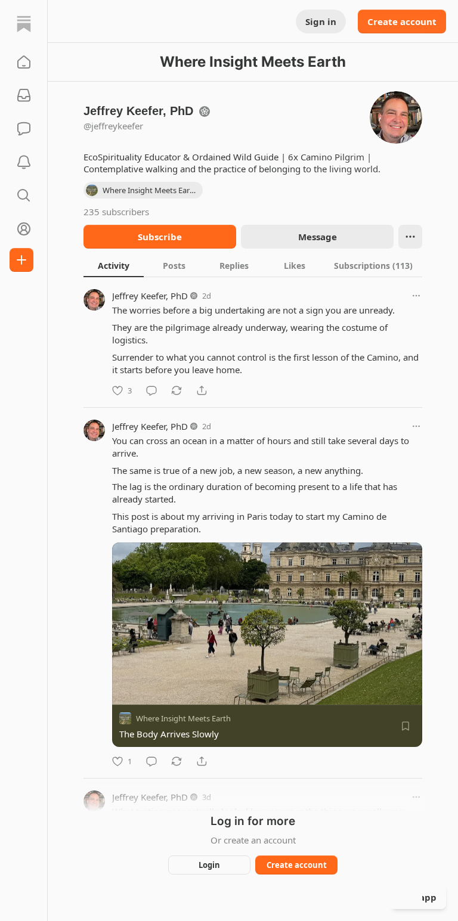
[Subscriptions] (24, 95)
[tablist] (252, 265)
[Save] (405, 726)
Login (209, 865)
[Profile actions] (410, 237)
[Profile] (24, 229)
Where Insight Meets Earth (183, 718)
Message (317, 237)
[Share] (201, 390)
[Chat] (24, 128)
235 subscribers (116, 212)
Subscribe (160, 237)
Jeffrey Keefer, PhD (150, 296)
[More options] (416, 295)
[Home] (24, 24)
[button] (24, 62)
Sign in (320, 21)
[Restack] (176, 390)
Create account (402, 21)
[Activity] (24, 162)
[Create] (21, 260)
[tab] (113, 265)
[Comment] (151, 390)
